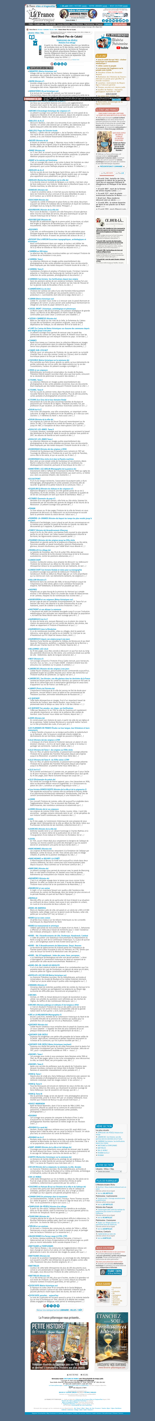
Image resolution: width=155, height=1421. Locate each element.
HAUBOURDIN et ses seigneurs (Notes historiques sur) (51, 599)
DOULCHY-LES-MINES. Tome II (41, 429)
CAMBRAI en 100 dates (38, 251)
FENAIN (32, 508)
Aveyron (90, 1410)
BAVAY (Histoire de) (37, 150)
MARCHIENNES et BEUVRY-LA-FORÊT (44, 858)
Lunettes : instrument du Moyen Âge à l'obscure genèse (110, 84)
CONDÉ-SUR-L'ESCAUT (38, 350)
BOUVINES (33, 229)
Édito (31, 24)
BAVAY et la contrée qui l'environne (43, 160)
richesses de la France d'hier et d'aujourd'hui (88, 1399)
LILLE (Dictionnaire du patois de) (42, 779)
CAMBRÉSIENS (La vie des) (40, 289)
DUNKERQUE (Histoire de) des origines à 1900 (48, 449)
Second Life (117, 1301)
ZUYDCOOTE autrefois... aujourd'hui (43, 1295)
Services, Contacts (103, 1231)
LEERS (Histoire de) (37, 718)
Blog (48, 1413)
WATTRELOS (34, 1266)
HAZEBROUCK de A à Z (38, 619)
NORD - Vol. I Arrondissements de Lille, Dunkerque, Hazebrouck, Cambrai (58, 935)
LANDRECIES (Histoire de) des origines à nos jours (49, 668)
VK (114, 1293)
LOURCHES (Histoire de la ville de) (43, 829)
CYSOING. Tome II (36, 390)
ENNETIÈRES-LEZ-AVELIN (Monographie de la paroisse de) (52, 469)
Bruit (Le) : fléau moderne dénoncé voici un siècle (108, 199)
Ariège (76, 1410)
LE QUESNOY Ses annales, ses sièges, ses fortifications (51, 708)
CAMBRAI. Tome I (36, 259)
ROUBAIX (33, 1115)
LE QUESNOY (34, 698)
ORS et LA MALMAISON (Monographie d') (45, 1014)
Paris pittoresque (107, 1413)
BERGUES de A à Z (36, 170)
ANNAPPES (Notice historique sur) (43, 71)
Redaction (75, 59)
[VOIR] (84, 6)
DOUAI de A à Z (35, 409)
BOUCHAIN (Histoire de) (38, 199)
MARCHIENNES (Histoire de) (40, 848)
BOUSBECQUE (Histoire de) (40, 219)
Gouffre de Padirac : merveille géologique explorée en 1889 (109, 91)
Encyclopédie (42, 1413)
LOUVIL (32, 838)
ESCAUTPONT (34, 478)
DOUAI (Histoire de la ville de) (41, 419)
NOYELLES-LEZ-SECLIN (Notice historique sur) (47, 975)
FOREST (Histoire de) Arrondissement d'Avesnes (48, 530)
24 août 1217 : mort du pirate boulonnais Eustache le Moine (109, 194)
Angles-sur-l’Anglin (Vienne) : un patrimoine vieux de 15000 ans (107, 1223)
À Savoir (99, 24)
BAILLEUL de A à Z (36, 120)
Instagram (117, 1295)
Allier (83, 1408)
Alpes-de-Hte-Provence (93, 1408)
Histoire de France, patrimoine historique (74, 1401)
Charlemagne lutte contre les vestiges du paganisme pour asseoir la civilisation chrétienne (110, 1211)
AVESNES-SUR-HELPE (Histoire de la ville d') (47, 101)
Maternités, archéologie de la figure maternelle (109, 103)
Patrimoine (89, 24)
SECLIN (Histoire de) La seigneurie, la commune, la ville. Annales (55, 1167)
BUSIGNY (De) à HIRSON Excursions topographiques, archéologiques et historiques (57, 240)
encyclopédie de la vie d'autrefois (81, 1405)
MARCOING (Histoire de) (38, 868)
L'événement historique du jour (77, 1396)
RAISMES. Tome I (36, 1054)
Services (121, 1413)
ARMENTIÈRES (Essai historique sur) (43, 91)
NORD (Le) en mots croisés (39, 918)
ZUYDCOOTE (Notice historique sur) (43, 1285)
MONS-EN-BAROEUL (37, 908)
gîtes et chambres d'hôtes (70, 1402)
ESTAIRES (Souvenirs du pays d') (42, 498)
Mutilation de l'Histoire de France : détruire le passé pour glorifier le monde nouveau (111, 79)
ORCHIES (32, 995)
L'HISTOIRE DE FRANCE (71, 1379)
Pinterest (116, 1303)
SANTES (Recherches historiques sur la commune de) (50, 1157)
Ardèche (64, 1410)
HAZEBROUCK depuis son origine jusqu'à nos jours (49, 639)
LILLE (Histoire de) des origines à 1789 (44, 740)
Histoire (63, 24)
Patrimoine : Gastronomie (106, 1196)
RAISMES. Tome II (36, 1064)
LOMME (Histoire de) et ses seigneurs (44, 809)
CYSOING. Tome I (36, 380)
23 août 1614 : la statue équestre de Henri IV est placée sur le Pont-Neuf (110, 205)
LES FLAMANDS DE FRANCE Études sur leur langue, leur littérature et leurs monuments (59, 729)
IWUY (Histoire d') (36, 658)
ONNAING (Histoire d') (38, 985)
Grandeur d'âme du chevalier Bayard (109, 73)
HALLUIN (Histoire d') (37, 579)
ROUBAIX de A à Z (36, 1137)
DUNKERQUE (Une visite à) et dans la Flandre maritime (51, 459)
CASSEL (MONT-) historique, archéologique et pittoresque (52, 308)
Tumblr (116, 1305)
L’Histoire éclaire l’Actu (105, 1184)
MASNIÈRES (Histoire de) (39, 878)
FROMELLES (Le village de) (40, 550)
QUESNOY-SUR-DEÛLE (38, 1034)
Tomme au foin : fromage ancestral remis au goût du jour (110, 1199)
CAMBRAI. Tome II (36, 269)
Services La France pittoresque (68, 1394)
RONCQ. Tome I (35, 1074)
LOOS (31, 819)
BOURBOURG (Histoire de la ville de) (44, 209)
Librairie (99, 1413)
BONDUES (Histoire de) (38, 190)
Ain (75, 1408)
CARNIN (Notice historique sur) (41, 298)
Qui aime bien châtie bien (108, 96)
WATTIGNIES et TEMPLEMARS (41, 1246)
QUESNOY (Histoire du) (38, 1024)
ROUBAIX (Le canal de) (38, 1127)
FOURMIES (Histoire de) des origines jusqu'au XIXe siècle (52, 540)
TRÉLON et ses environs (38, 1226)
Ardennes (70, 1410)
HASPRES (33, 589)
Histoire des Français (104, 1207)
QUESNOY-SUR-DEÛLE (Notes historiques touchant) (50, 1044)
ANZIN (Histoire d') (36, 81)
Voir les (105, 1193)
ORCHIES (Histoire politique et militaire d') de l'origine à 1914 (54, 1005)
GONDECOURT (35, 560)
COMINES (33, 340)
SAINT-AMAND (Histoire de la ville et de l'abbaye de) (50, 1147)
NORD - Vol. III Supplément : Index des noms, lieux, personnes (54, 955)
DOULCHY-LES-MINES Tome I (41, 439)
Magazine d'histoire (69, 1404)
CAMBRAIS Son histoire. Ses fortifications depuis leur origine (53, 279)
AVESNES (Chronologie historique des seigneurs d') (49, 111)
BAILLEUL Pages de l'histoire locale (43, 130)
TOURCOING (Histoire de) (39, 1216)
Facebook (117, 1288)
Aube (81, 1410)
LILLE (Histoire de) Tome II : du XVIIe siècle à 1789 (49, 759)
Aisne (78, 1408)
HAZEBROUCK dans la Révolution (42, 629)
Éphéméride (50, 24)
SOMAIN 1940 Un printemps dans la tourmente (48, 1196)
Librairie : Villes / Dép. (50, 29)
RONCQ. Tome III (35, 1094)
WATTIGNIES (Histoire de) (39, 1256)
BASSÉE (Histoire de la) (38, 140)
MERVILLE (33, 898)
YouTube (116, 1299)
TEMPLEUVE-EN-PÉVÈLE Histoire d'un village (47, 1206)
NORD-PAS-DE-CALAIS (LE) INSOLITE (44, 965)
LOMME (32, 799)
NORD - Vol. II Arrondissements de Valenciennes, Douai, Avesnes (55, 945)
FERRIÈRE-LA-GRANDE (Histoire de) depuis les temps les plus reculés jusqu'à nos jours (60, 519)
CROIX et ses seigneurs (38, 370)
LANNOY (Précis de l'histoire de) (42, 688)
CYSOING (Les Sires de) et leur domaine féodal (47, 399)
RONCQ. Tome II (35, 1084)
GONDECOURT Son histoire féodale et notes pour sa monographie (55, 570)
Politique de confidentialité (87, 1394)
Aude (85, 1410)
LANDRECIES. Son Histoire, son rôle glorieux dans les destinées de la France (59, 678)
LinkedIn (116, 1291)
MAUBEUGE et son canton (39, 888)
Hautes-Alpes (106, 1408)
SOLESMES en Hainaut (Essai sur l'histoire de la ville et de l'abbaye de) (57, 1186)
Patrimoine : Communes (106, 1220)
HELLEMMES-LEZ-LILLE (38, 649)
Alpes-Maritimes (116, 1408)
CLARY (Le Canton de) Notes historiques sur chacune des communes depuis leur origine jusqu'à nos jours (59, 329)
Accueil (40, 29)
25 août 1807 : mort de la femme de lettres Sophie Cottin (110, 190)
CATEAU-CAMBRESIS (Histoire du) (43, 318)
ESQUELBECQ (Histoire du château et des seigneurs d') (51, 488)
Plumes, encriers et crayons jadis (111, 87)
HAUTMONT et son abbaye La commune (45, 609)
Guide (38, 24)
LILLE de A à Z (34, 769)
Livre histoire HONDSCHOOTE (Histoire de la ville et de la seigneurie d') (58, 789)
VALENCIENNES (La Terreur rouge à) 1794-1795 (48, 1236)
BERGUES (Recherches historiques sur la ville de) (48, 180)
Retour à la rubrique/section (59, 1310)
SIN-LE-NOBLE (35, 1177)
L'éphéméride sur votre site (107, 1234)
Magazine (34, 1413)
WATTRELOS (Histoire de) (39, 1275)
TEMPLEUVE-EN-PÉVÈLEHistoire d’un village (67, 41)
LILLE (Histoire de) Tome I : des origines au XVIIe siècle (51, 750)
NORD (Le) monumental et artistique (44, 925)
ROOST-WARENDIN (37, 1103)
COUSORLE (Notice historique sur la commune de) (49, 360)
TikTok (115, 1297)
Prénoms (115, 1413)
